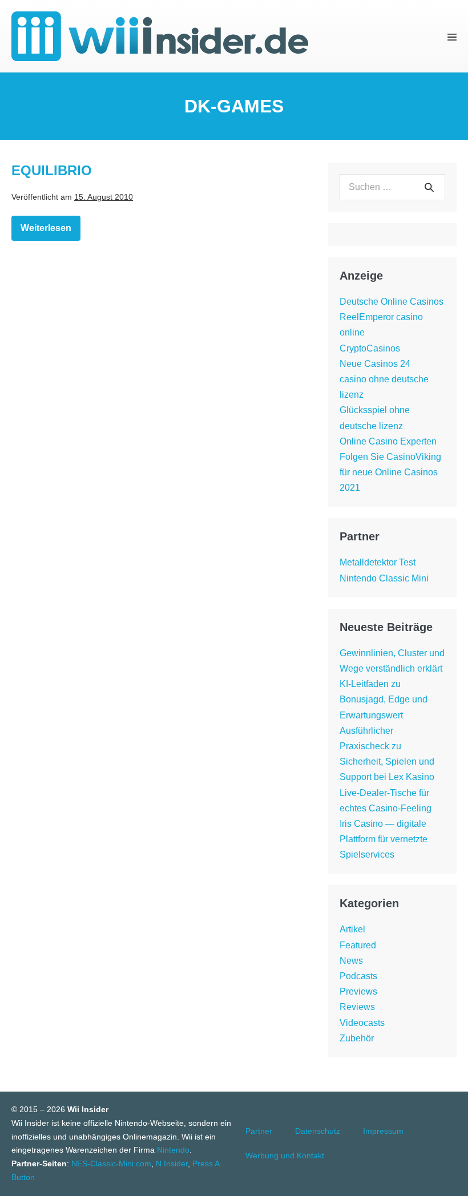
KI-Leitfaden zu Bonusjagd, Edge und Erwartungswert (383, 699)
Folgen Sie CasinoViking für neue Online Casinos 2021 (390, 472)
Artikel (352, 929)
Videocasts (362, 1023)
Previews (358, 991)
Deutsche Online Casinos (391, 301)
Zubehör (357, 1038)
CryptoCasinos (370, 348)
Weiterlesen (50, 230)
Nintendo (173, 1149)
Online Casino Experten (388, 441)
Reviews (357, 1007)
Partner (258, 1131)
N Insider (172, 1163)
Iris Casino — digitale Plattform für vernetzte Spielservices (383, 839)
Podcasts (358, 976)
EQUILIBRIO (51, 170)
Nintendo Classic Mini (384, 578)
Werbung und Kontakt (284, 1155)
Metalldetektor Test (377, 562)
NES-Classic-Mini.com (111, 1163)
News (351, 960)
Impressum (383, 1131)
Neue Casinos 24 (375, 364)
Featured (358, 945)
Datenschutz (317, 1131)
